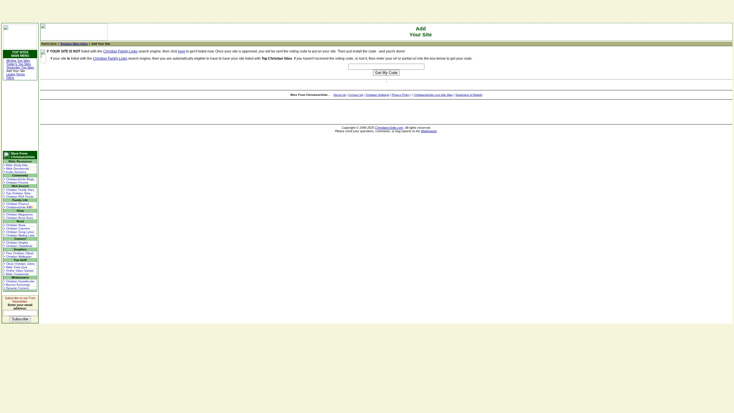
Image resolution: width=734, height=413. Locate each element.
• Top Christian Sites (17, 193)
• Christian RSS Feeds (19, 196)
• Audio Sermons (15, 172)
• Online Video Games (19, 270)
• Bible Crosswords (16, 274)
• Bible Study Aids (16, 165)
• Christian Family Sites (19, 189)
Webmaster (429, 131)
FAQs (10, 77)
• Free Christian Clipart (19, 253)
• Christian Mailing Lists (19, 235)
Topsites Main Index (74, 43)
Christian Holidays (377, 94)
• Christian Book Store (18, 217)
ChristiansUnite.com (389, 127)
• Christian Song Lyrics (19, 231)
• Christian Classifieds (18, 246)
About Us (339, 94)
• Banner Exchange (17, 284)
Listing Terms (15, 74)
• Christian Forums (16, 182)
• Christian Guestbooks (19, 281)
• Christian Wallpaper (18, 256)
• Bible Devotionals (16, 168)
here (181, 51)
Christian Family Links (120, 51)
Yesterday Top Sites (20, 67)
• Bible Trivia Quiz (15, 267)
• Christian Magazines (18, 214)
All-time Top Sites (18, 60)
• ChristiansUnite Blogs (19, 179)
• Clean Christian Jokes (19, 263)
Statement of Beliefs (468, 94)
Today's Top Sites (18, 64)
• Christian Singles (16, 242)
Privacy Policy (401, 94)
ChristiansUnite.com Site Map (433, 94)
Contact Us (355, 94)
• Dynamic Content (16, 288)
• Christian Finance (16, 203)
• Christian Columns (17, 228)
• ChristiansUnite (19, 207)
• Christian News (15, 225)
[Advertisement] (20, 115)
